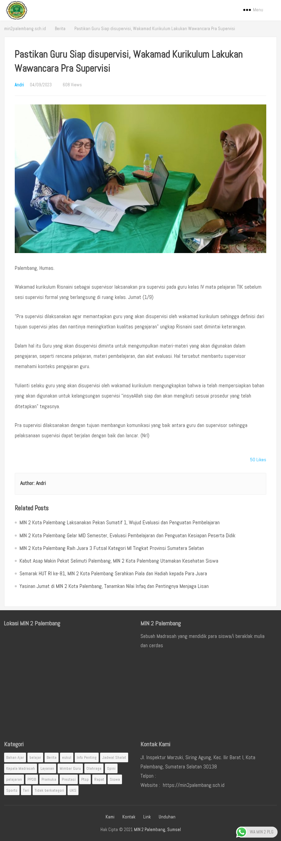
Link (147, 817)
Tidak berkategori (49, 790)
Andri (19, 85)
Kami (110, 817)
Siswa (115, 779)
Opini (111, 768)
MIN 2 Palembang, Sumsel (157, 829)
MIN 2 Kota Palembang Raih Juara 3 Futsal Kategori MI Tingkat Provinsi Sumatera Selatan (112, 548)
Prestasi (69, 779)
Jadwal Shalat (114, 757)
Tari (26, 790)
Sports (11, 790)
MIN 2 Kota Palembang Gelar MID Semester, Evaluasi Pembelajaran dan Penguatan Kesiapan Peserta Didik (127, 535)
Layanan (47, 768)
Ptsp (85, 779)
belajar (35, 757)
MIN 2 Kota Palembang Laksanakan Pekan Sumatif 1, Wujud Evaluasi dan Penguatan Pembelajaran (120, 522)
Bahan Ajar (15, 757)
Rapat (99, 779)
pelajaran (14, 779)
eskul (66, 757)
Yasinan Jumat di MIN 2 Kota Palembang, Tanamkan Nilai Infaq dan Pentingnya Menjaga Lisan (114, 586)
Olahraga (93, 768)
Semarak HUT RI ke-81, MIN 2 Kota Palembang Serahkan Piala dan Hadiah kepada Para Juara (113, 573)
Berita (60, 29)
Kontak (128, 817)
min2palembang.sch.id (25, 29)
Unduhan (167, 817)
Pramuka (48, 779)
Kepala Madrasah (20, 768)
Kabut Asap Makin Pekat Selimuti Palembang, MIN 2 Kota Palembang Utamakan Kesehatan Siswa (119, 560)
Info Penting (87, 757)
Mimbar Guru (70, 768)
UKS (73, 790)
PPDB (31, 779)
